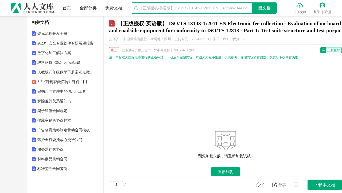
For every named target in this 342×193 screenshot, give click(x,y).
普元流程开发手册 (52, 34)
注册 (328, 12)
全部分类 (88, 8)
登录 (317, 12)
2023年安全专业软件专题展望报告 (65, 43)
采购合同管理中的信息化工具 (61, 92)
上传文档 (299, 12)
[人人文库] (32, 8)
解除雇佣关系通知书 (54, 101)
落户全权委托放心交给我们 (59, 140)
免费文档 (113, 8)
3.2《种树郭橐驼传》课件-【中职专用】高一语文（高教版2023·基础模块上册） (65, 82)
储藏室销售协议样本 (54, 120)
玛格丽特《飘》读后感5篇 (58, 63)
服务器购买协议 (50, 149)
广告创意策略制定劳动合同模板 (63, 130)
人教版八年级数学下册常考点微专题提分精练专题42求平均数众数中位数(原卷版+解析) (65, 72)
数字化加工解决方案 (54, 53)
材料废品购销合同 (52, 159)
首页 (67, 8)
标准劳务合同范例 (52, 169)
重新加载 (225, 172)
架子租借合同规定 (52, 111)
